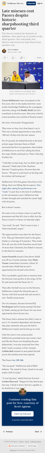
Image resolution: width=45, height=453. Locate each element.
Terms (27, 442)
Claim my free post (22, 413)
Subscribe (31, 3)
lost (14, 360)
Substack (13, 450)
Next (37, 432)
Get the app (32, 446)
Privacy (21, 442)
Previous (9, 432)
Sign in (40, 3)
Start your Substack (18, 446)
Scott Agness (13, 50)
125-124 (19, 360)
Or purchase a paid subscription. (22, 420)
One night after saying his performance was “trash (21, 188)
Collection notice (35, 442)
